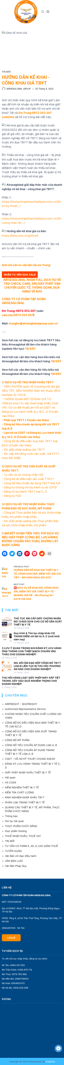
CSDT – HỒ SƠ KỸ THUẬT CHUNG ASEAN (30, 758)
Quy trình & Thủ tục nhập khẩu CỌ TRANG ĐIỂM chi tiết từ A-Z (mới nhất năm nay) (36, 636)
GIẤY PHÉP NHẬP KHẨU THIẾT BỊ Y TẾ (28, 772)
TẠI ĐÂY (30, 348)
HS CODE (10, 782)
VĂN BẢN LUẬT (14, 860)
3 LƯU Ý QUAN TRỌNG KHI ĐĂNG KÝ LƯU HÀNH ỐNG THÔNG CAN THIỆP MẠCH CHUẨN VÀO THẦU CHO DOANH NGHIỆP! (31, 651)
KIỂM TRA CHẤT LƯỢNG (19, 792)
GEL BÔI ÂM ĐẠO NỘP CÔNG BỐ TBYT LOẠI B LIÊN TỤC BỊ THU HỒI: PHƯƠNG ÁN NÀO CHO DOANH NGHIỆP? (37, 666)
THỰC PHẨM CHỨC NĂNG (21, 826)
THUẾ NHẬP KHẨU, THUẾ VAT (23, 836)
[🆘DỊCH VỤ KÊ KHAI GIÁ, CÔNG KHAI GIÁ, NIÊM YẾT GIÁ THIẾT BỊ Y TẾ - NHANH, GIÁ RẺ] (7, 592)
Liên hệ (11, 937)
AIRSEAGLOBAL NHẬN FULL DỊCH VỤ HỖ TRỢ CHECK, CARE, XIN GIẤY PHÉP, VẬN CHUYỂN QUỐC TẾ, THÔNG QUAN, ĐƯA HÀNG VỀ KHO (32, 285)
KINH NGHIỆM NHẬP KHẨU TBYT (24, 797)
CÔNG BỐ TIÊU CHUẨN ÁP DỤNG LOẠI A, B (31, 745)
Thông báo (11, 816)
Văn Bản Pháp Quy (16, 865)
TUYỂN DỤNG (13, 850)
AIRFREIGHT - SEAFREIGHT (21, 704)
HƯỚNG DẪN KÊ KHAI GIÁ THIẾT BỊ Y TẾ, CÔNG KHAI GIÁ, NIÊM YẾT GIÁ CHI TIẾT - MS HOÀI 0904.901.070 (37, 573)
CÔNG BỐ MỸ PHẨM (17, 740)
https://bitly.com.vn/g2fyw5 (20, 235)
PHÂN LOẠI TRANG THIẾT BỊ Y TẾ (25, 802)
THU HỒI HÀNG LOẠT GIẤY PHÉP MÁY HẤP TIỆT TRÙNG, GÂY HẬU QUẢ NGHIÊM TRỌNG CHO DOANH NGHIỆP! (31, 680)
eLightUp (50, 1061)
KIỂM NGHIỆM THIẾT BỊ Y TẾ (22, 787)
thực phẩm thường (16, 831)
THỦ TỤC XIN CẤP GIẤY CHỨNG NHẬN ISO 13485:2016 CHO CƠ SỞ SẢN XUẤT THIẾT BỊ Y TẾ (38, 621)
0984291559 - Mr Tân (13, 928)
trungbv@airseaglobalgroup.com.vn (33, 323)
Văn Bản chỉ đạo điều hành (20, 855)
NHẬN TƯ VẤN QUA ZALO (20, 274)
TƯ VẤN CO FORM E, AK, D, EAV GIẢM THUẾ (31, 846)
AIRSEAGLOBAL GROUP (19, 88)
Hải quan (10, 777)
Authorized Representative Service (25, 709)
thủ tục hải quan (14, 821)
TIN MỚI (6, 71)
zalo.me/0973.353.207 (17, 315)
